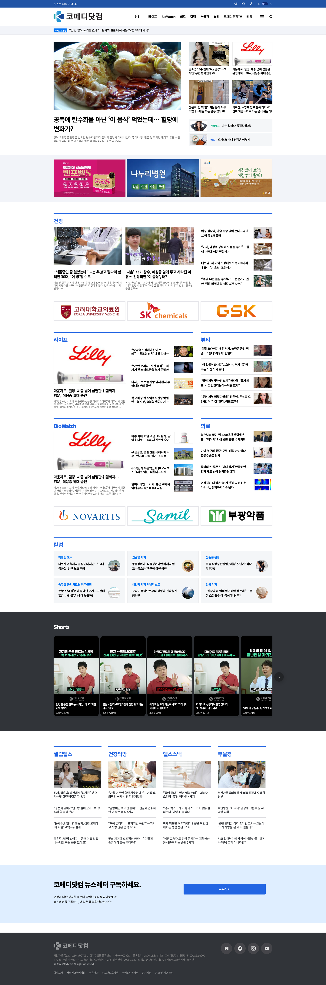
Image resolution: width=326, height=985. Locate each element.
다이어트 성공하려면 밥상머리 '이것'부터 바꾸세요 (212, 725)
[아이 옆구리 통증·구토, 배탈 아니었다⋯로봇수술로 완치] (263, 462)
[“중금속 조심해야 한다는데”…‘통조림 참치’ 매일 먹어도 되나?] (183, 361)
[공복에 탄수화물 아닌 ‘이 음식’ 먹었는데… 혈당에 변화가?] (117, 76)
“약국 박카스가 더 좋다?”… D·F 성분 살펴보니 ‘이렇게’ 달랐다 (186, 829)
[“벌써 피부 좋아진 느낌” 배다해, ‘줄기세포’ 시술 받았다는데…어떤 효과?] (263, 392)
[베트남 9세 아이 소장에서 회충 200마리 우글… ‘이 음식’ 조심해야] (263, 264)
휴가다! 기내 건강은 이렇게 (234, 139)
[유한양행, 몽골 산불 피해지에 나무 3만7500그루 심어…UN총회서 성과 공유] (183, 463)
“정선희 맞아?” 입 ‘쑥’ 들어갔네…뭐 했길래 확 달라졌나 (77, 829)
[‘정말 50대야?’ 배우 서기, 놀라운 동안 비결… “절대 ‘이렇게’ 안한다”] (263, 360)
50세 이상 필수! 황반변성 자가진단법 (262, 727)
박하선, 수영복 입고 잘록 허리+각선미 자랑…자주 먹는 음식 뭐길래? (252, 109)
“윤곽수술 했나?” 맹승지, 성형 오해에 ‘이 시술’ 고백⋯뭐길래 (76, 844)
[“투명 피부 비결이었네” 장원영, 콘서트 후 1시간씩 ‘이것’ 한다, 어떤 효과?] (263, 408)
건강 (58, 220)
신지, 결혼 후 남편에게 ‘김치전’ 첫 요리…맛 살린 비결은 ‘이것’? (75, 814)
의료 (205, 435)
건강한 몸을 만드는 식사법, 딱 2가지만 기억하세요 (76, 725)
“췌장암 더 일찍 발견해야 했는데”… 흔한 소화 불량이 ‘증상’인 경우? (229, 612)
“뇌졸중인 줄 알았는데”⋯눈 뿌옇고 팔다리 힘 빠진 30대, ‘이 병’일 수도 (87, 274)
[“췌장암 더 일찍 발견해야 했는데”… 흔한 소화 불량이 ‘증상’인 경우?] (262, 612)
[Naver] (226, 958)
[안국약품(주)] (83, 529)
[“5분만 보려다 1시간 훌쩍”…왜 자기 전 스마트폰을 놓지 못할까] (183, 377)
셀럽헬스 (63, 773)
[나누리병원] (163, 177)
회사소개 (58, 982)
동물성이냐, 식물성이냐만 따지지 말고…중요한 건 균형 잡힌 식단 (153, 585)
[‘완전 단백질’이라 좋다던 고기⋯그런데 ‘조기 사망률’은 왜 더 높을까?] (114, 612)
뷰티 (205, 349)
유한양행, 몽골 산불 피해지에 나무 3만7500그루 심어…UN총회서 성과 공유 (150, 463)
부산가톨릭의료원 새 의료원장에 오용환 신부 (241, 814)
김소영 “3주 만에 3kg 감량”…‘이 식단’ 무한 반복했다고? (208, 71)
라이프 (61, 349)
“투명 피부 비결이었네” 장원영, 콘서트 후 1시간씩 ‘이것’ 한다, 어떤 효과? (226, 408)
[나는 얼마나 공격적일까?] (198, 125)
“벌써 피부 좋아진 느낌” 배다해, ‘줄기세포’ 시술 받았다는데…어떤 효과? (225, 392)
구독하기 (224, 908)
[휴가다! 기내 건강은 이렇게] (198, 139)
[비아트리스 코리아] (202, 529)
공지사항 (146, 982)
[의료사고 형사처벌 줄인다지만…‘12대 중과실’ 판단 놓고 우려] (114, 585)
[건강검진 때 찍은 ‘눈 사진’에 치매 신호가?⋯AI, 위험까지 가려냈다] (263, 494)
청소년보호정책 (110, 982)
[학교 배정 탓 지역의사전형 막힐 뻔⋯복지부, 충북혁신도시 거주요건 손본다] (183, 409)
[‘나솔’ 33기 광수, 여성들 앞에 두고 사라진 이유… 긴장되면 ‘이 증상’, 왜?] (159, 246)
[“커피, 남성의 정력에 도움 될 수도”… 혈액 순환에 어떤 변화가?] (263, 248)
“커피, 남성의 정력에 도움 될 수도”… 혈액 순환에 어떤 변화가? (225, 249)
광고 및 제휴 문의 (164, 982)
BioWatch (65, 435)
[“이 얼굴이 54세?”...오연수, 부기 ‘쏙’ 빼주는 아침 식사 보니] (263, 376)
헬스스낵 (172, 773)
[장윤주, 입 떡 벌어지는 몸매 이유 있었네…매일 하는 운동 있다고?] (209, 92)
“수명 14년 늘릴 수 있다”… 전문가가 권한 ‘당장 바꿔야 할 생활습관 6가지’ (225, 281)
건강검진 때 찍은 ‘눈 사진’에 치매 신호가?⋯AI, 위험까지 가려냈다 (223, 494)
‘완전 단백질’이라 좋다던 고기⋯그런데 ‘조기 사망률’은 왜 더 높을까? (81, 612)
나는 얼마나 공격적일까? (236, 125)
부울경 (225, 773)
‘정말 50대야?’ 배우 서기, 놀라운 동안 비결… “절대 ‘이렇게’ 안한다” (225, 360)
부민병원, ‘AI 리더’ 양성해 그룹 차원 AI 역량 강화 (241, 829)
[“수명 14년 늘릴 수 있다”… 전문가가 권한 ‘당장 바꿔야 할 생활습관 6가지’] (263, 280)
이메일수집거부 (130, 982)
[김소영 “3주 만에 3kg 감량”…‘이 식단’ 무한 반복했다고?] (209, 54)
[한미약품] (83, 315)
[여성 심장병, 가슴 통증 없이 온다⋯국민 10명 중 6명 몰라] (263, 232)
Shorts (61, 646)
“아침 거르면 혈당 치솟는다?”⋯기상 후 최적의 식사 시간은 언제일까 (131, 814)
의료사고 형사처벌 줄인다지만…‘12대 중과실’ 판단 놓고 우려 (81, 585)
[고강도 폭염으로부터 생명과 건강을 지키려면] (188, 612)
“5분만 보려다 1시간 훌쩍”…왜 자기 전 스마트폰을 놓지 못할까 (150, 377)
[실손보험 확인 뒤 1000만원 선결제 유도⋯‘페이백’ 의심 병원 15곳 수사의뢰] (263, 446)
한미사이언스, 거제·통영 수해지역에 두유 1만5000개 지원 (150, 495)
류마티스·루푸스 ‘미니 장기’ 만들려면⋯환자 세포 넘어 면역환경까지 (225, 478)
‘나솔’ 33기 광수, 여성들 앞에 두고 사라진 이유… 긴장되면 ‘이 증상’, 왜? (158, 274)
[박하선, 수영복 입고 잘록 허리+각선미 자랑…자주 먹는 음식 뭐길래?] (252, 92)
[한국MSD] (142, 529)
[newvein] (222, 315)
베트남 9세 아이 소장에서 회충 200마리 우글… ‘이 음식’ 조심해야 (224, 265)
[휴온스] (149, 315)
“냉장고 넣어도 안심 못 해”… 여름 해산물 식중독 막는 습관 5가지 (186, 860)
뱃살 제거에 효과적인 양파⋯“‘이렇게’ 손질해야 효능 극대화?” (130, 860)
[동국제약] (236, 177)
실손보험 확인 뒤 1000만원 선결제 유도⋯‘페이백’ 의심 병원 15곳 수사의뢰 (223, 446)
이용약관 (93, 982)
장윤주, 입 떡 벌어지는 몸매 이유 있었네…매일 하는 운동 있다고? (207, 109)
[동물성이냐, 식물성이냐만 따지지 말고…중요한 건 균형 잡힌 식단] (188, 585)
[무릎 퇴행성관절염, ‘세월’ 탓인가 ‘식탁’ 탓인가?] (262, 585)
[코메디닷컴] (240, 958)
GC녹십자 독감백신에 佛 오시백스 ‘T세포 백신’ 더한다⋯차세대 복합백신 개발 (150, 479)
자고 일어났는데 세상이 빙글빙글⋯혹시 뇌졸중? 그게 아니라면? (241, 860)
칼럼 (58, 564)
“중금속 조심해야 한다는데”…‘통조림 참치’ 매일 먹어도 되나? (150, 361)
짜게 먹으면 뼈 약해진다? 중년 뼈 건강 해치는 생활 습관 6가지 (185, 844)
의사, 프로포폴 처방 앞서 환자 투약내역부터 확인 (150, 393)
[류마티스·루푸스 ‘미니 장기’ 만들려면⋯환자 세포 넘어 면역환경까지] (263, 478)
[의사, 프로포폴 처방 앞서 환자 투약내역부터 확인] (183, 393)
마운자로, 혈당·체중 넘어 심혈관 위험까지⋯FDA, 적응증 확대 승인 (251, 71)
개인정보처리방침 (76, 982)
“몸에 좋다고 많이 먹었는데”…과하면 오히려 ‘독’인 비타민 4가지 (185, 814)
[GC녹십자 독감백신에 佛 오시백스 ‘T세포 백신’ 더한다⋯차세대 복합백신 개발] (183, 479)
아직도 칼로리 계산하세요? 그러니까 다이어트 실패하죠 (168, 725)
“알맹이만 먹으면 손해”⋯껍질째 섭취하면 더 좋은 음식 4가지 (132, 829)
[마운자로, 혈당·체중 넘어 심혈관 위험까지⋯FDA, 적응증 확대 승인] (252, 54)
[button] (237, 4)
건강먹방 (117, 773)
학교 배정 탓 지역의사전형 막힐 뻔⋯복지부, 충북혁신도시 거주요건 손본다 (151, 409)
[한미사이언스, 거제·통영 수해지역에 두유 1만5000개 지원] (183, 495)
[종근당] (89, 177)
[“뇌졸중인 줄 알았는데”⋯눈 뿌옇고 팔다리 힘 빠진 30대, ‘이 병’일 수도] (88, 246)
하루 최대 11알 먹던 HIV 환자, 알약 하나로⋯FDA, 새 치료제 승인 (150, 447)
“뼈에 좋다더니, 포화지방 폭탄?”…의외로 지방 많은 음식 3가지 (131, 844)
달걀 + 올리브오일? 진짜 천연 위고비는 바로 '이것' (123, 725)
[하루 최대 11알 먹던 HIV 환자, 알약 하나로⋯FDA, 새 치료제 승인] (183, 447)
